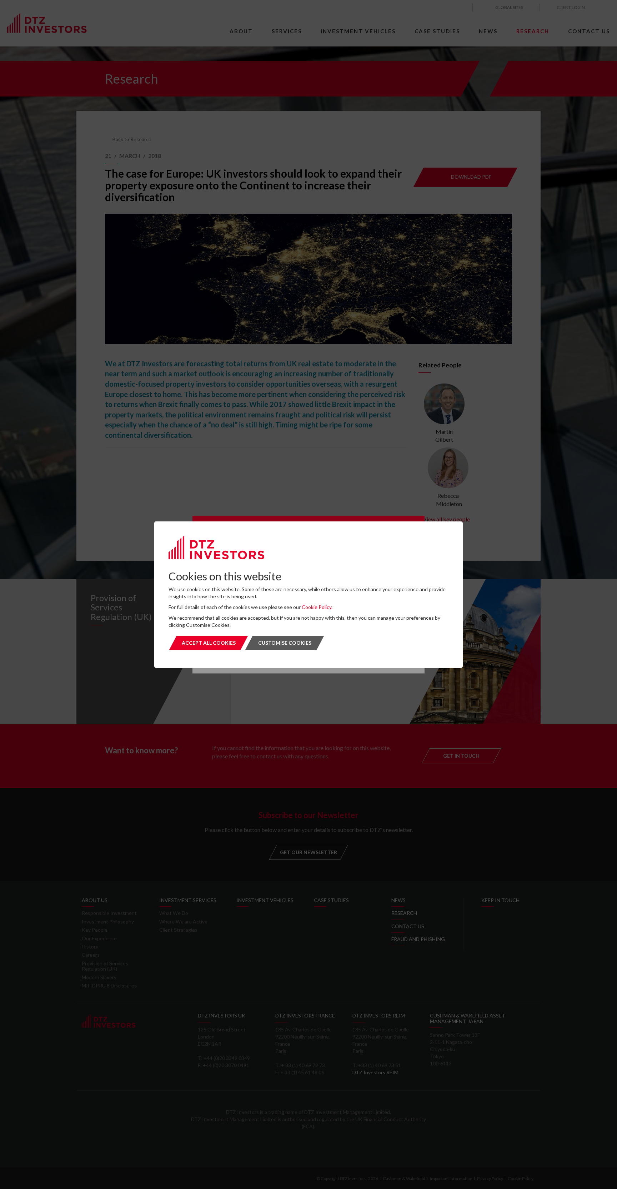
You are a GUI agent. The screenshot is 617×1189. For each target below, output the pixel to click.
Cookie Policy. (317, 607)
